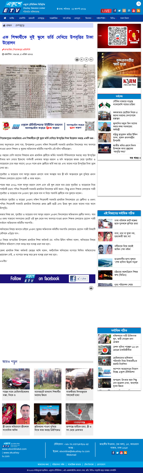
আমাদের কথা (43, 464)
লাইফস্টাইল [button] (101, 18)
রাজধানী (31, 18)
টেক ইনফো (89, 464)
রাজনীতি (22, 18)
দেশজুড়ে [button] (41, 18)
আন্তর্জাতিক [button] (54, 18)
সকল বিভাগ (124, 18)
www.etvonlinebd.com (14, 449)
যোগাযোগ (101, 464)
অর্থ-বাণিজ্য (67, 18)
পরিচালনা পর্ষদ (58, 464)
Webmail (71, 455)
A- (82, 59)
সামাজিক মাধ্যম (74, 464)
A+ (91, 59)
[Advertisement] (47, 329)
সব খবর (134, 158)
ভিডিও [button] (113, 18)
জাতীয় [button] (12, 18)
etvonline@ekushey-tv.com (74, 451)
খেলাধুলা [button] (77, 18)
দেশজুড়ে (20, 25)
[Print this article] (77, 59)
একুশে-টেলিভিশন (55, 470)
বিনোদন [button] (88, 18)
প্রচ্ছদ (8, 25)
